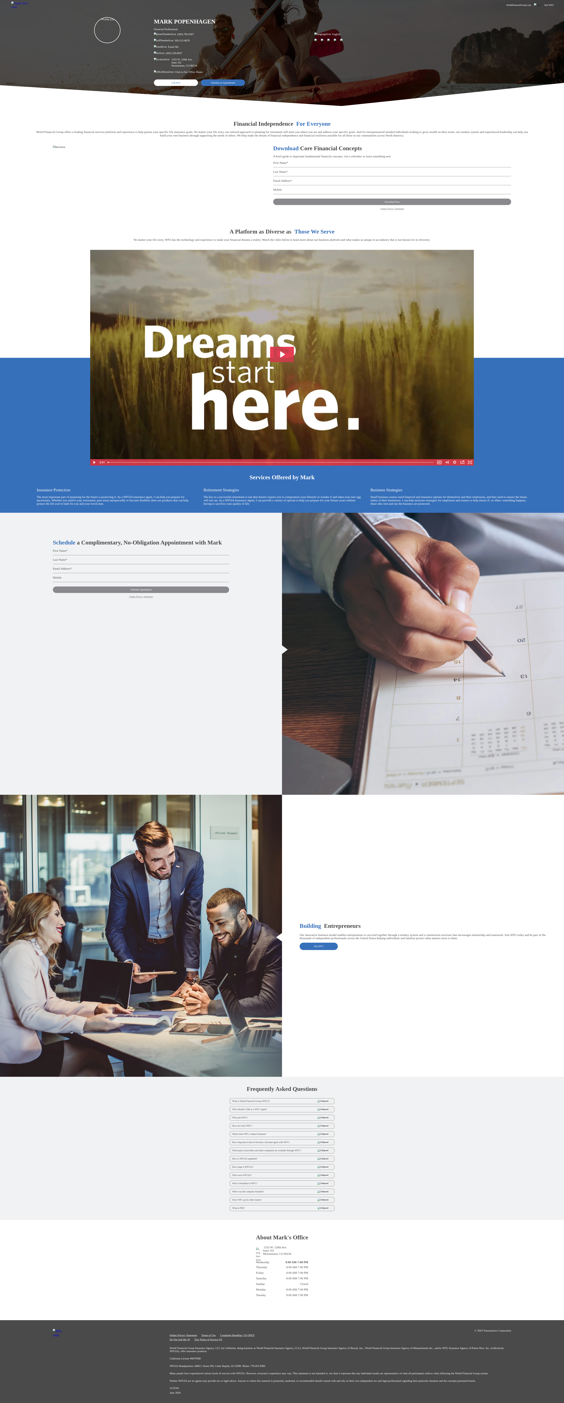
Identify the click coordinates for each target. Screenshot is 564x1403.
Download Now (392, 202)
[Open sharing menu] (462, 462)
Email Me (173, 46)
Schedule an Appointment (223, 83)
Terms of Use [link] (208, 1335)
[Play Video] (94, 462)
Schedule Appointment (141, 589)
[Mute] (447, 462)
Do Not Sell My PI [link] (180, 1339)
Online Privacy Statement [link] (183, 1335)
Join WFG (319, 946)
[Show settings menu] (455, 462)
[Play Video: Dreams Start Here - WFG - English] (282, 354)
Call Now (176, 83)
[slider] (271, 462)
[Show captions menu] (439, 462)
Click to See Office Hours (189, 72)
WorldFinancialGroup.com (518, 5)
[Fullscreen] (470, 462)
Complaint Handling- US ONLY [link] (237, 1335)
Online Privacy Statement (392, 209)
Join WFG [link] (549, 5)
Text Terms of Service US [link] (208, 1339)
